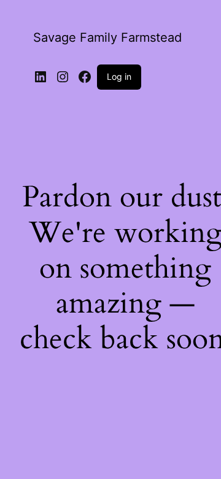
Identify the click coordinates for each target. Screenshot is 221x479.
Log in (119, 76)
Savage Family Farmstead (107, 37)
